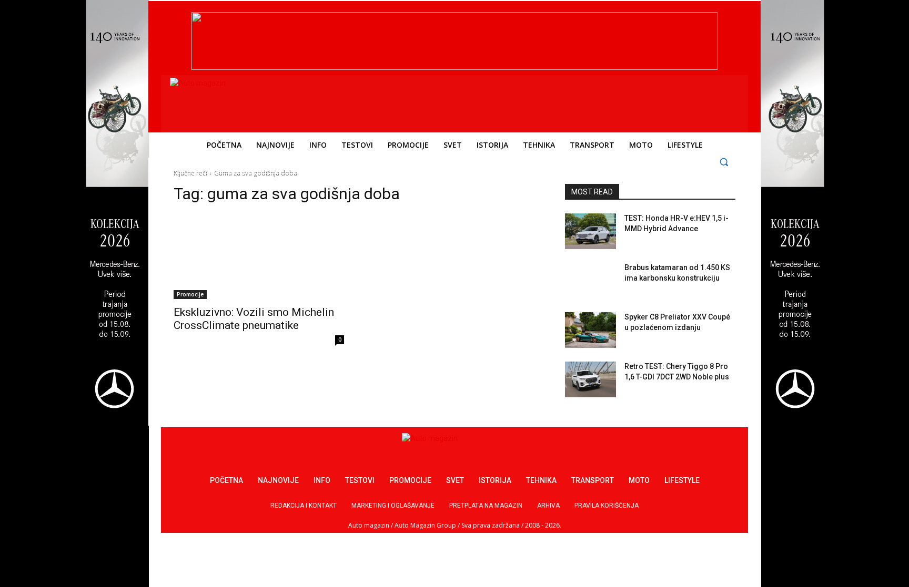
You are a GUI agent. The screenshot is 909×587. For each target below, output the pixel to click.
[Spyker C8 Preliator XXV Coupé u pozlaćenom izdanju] (590, 330)
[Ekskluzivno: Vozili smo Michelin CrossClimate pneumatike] (259, 256)
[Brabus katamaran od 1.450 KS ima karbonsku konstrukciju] (590, 280)
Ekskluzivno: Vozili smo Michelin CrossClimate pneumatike (254, 319)
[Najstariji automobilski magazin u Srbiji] (242, 101)
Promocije (190, 294)
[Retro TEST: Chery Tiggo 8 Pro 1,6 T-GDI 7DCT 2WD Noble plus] (590, 379)
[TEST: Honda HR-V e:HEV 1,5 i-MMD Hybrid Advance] (590, 231)
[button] (724, 161)
